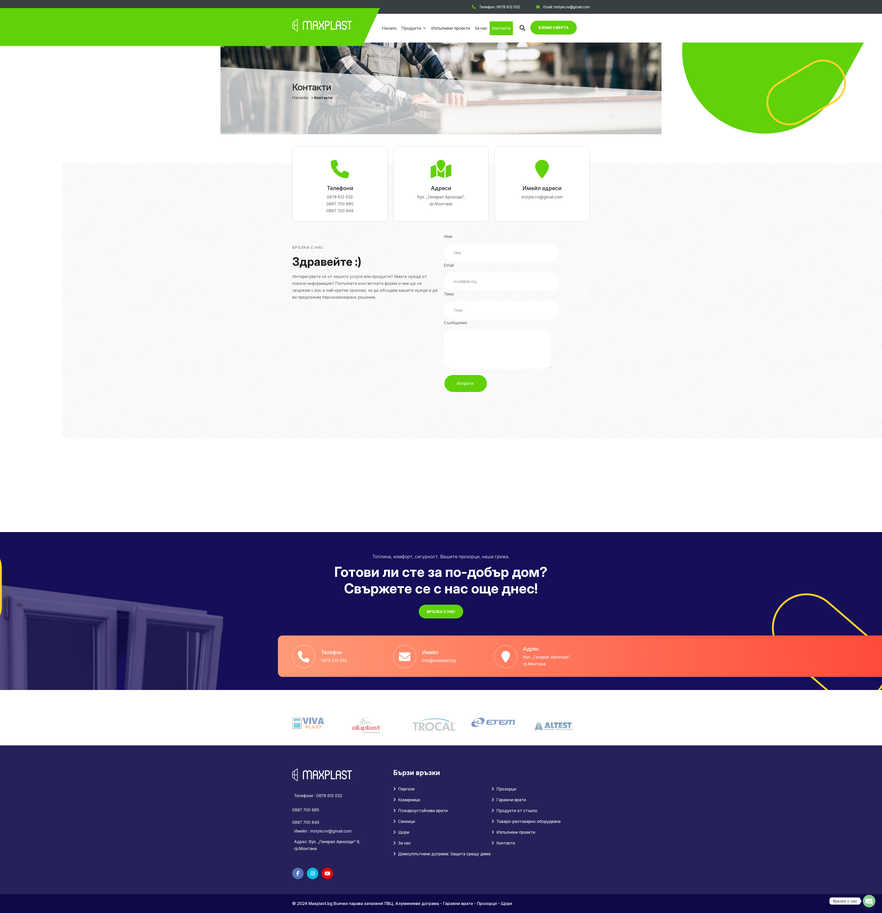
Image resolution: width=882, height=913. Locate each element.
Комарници (409, 799)
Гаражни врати (511, 799)
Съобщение (455, 322)
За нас (481, 28)
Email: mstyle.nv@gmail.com (566, 7)
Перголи (406, 789)
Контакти (501, 28)
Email (449, 265)
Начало (389, 28)
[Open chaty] (869, 901)
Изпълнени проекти (450, 28)
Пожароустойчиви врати (423, 810)
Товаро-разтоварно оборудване (528, 821)
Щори (403, 832)
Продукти (411, 28)
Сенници (406, 821)
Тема (449, 294)
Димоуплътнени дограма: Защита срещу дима (444, 853)
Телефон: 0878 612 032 (499, 7)
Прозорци (506, 789)
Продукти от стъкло (516, 810)
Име (448, 236)
